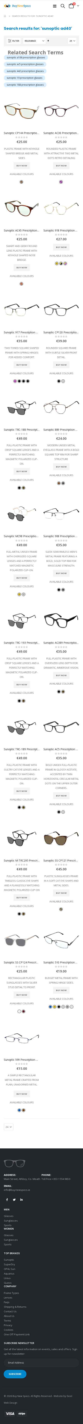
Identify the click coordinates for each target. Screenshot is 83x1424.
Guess (8, 1282)
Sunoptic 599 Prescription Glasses (22, 1059)
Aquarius (9, 1273)
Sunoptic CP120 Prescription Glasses (61, 332)
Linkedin (21, 1200)
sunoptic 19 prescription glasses (24, 77)
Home (5, 16)
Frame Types (11, 1293)
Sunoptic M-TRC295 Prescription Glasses (22, 860)
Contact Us (10, 1311)
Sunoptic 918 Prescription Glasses (61, 230)
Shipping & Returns (15, 1306)
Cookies (8, 1329)
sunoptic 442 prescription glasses (25, 71)
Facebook (7, 1200)
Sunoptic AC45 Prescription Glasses (22, 230)
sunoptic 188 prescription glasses (25, 84)
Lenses (8, 1297)
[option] (21, 182)
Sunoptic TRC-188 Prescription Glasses (22, 429)
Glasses (9, 1216)
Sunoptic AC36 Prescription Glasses (61, 133)
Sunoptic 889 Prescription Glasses (61, 429)
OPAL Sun (9, 1269)
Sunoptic (9, 1259)
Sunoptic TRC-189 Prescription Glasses (22, 749)
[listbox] (22, 181)
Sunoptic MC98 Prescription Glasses (22, 536)
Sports (8, 1225)
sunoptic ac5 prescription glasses (25, 64)
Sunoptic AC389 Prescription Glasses (61, 642)
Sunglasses (11, 1220)
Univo (7, 1278)
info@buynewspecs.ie (17, 1190)
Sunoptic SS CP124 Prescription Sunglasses (22, 962)
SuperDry (9, 1264)
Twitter (14, 1200)
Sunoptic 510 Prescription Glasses (61, 962)
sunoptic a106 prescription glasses (26, 57)
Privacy (8, 1325)
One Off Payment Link (17, 1334)
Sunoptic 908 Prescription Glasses (61, 536)
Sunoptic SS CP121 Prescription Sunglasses (61, 860)
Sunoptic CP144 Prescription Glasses (22, 133)
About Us (9, 1316)
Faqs (6, 1302)
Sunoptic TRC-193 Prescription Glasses (22, 642)
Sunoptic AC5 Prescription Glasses (61, 749)
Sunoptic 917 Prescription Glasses (22, 332)
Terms (7, 1320)
